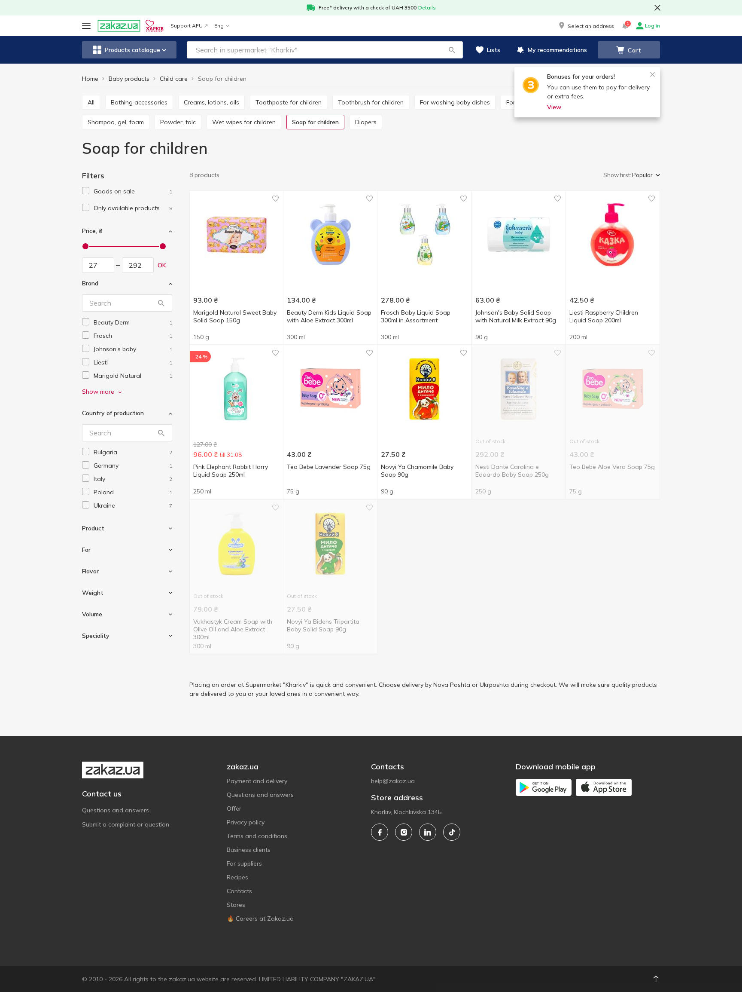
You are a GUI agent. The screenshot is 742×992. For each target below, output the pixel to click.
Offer (234, 808)
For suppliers (244, 863)
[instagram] (403, 832)
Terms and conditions (257, 836)
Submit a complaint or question (125, 824)
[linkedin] (427, 832)
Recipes (237, 877)
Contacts (239, 891)
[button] (585, 26)
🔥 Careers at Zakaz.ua (260, 918)
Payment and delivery (257, 781)
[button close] (657, 8)
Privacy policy (246, 822)
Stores (236, 905)
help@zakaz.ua (393, 781)
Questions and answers (115, 810)
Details (427, 7)
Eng (219, 25)
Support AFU (186, 25)
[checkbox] (85, 190)
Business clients (249, 850)
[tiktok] (451, 832)
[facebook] (379, 832)
